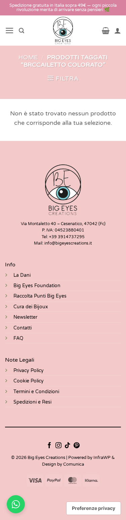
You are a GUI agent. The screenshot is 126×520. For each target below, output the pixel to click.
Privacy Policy (28, 370)
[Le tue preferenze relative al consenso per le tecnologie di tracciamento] (94, 508)
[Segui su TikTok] (68, 446)
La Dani (22, 275)
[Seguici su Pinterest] (77, 446)
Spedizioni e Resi (32, 402)
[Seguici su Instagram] (58, 446)
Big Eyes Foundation (36, 286)
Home (28, 57)
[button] (9, 30)
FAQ (18, 338)
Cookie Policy (28, 381)
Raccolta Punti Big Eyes (40, 296)
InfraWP (102, 457)
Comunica (73, 464)
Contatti (22, 328)
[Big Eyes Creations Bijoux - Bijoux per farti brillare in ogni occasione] (63, 30)
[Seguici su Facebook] (49, 446)
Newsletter (25, 317)
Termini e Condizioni (36, 392)
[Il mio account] (117, 30)
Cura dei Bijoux (30, 307)
